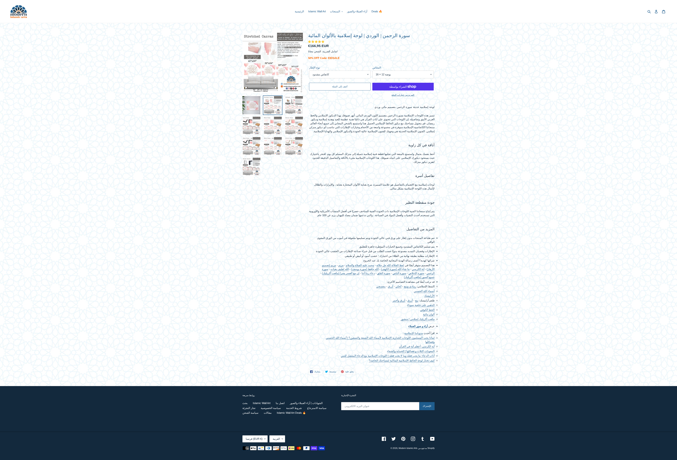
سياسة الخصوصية (271, 407)
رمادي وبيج (410, 286)
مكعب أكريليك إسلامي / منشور (418, 319)
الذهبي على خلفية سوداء (421, 304)
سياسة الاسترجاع (317, 407)
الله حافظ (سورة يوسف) (365, 269)
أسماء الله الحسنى (424, 291)
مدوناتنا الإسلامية (413, 333)
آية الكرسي (418, 269)
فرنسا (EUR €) (254, 438)
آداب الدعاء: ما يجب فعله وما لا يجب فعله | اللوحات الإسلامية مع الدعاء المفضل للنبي (388, 355)
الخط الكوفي (427, 309)
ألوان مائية (429, 314)
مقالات (268, 412)
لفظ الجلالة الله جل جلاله (390, 265)
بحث (245, 403)
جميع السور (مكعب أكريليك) (419, 277)
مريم (341, 265)
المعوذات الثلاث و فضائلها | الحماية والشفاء (411, 351)
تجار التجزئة (248, 407)
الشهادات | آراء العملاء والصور (306, 403)
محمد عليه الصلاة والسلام (360, 265)
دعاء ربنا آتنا (368, 273)
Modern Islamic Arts (408, 448)
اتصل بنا (280, 403)
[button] (316, 41)
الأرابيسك (429, 295)
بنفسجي (381, 286)
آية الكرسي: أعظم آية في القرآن (417, 346)
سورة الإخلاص (416, 273)
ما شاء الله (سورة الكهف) (395, 269)
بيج (416, 300)
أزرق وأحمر (399, 300)
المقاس (376, 67)
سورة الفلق (383, 273)
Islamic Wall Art (261, 403)
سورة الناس (399, 273)
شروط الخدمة (294, 407)
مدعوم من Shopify (426, 448)
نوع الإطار (314, 67)
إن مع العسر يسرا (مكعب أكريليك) (340, 273)
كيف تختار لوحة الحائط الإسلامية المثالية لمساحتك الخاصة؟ (402, 360)
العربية (276, 438)
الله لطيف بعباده (340, 269)
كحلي (398, 286)
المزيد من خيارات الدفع (403, 95)
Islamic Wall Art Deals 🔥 (291, 412)
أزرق (390, 286)
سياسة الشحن (250, 412)
